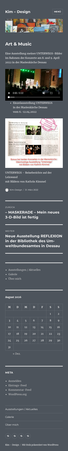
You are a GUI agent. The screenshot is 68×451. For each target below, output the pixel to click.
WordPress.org (17, 394)
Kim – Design (17, 12)
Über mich (14, 278)
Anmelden (14, 381)
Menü (57, 11)
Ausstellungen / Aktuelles (24, 269)
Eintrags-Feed (17, 385)
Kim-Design (16, 189)
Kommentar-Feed (19, 389)
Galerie (12, 274)
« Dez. (17, 353)
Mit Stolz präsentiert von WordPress (40, 445)
